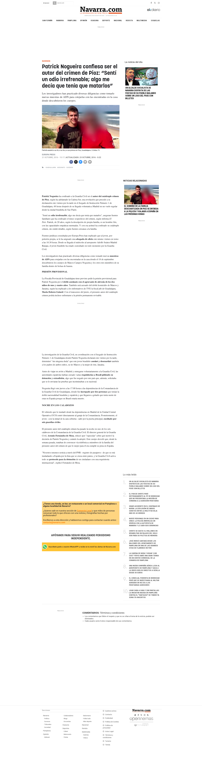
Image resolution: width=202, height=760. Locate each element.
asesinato (61, 167)
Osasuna (95, 20)
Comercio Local (84, 510)
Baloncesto (67, 734)
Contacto (108, 715)
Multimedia (142, 20)
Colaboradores (68, 715)
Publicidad (109, 718)
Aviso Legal (109, 731)
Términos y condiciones (112, 612)
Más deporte (87, 721)
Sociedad (47, 727)
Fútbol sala (86, 718)
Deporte (106, 20)
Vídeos (85, 738)
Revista (129, 20)
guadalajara (51, 167)
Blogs (65, 718)
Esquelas (155, 20)
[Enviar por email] (85, 161)
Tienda (107, 745)
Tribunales (47, 724)
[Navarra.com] (101, 10)
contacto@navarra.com (54, 522)
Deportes (66, 728)
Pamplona (72, 20)
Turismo (108, 741)
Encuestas (67, 721)
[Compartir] (71, 161)
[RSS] (148, 715)
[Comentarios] (90, 161)
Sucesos (47, 721)
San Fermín (47, 20)
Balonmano (87, 715)
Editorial (47, 737)
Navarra (60, 20)
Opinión (83, 20)
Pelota (66, 737)
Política (46, 718)
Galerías (86, 735)
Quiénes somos (110, 711)
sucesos (69, 167)
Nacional (118, 20)
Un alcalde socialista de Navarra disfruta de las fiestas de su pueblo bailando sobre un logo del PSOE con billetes (140, 93)
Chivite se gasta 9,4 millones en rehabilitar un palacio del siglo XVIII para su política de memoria (143, 533)
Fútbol (66, 731)
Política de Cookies (112, 722)
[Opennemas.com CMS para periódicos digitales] (141, 721)
